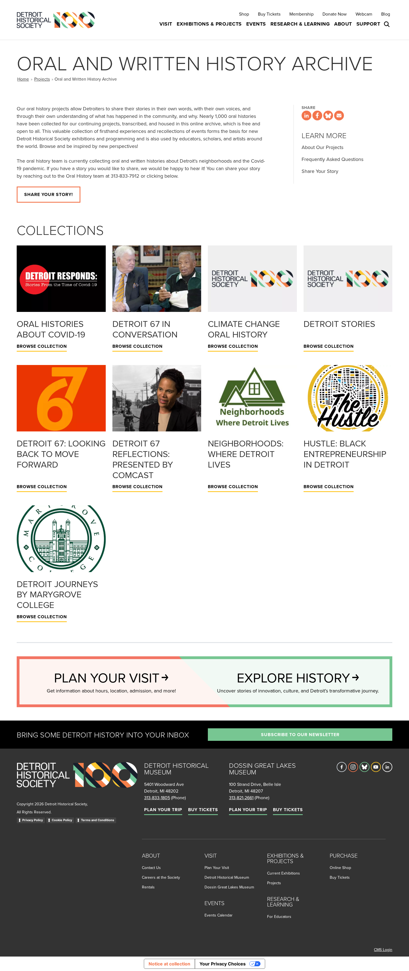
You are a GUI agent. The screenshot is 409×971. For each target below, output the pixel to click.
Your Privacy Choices (222, 964)
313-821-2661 (241, 797)
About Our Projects (322, 147)
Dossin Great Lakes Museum (229, 887)
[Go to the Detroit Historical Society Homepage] (58, 19)
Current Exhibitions (283, 873)
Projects (42, 79)
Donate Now (334, 14)
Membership (301, 14)
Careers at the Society (161, 877)
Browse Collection (42, 346)
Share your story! (48, 194)
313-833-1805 (157, 797)
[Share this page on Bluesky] (328, 115)
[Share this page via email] (339, 115)
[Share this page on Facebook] (317, 115)
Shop (244, 14)
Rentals (148, 887)
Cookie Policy (62, 820)
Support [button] (368, 24)
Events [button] (256, 24)
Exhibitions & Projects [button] (209, 24)
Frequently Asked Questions (332, 159)
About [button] (343, 24)
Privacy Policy (32, 820)
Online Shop (340, 867)
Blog (385, 14)
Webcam (364, 14)
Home (23, 79)
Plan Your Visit (216, 867)
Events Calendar (218, 915)
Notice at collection (169, 964)
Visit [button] (165, 24)
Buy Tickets (269, 14)
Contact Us (151, 867)
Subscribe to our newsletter (300, 734)
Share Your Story (320, 171)
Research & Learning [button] (300, 24)
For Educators (279, 916)
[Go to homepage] (77, 781)
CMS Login (383, 949)
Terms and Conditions (97, 820)
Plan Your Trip (163, 809)
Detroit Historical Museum (226, 877)
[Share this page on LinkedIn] (306, 115)
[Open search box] (387, 24)
